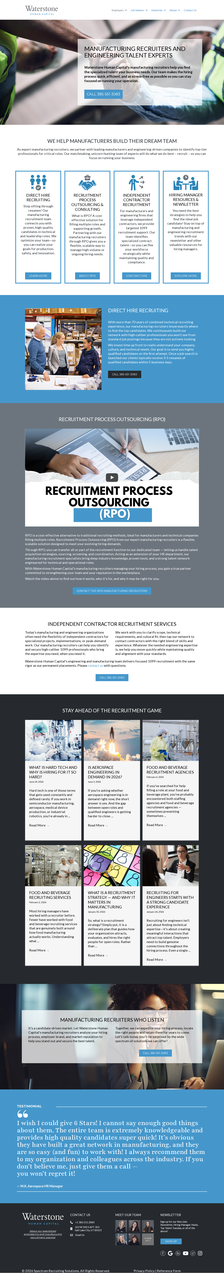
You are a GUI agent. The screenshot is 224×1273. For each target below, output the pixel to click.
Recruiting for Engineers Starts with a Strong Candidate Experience (170, 899)
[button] (126, 10)
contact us (95, 665)
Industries (157, 10)
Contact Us (190, 10)
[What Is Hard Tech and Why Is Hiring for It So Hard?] (53, 740)
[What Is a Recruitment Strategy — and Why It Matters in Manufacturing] (112, 865)
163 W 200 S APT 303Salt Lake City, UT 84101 (88, 1229)
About (173, 10)
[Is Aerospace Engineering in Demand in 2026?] (112, 740)
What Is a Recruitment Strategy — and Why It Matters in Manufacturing (112, 899)
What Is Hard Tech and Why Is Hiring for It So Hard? (53, 772)
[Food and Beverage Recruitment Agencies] (171, 740)
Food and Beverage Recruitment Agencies (170, 769)
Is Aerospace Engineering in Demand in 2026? (105, 772)
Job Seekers (137, 10)
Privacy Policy (144, 1271)
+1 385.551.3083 (84, 1222)
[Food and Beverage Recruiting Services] (53, 865)
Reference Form (169, 1271)
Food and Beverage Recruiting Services (50, 895)
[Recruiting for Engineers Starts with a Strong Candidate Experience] (171, 865)
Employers (118, 10)
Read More (39, 825)
